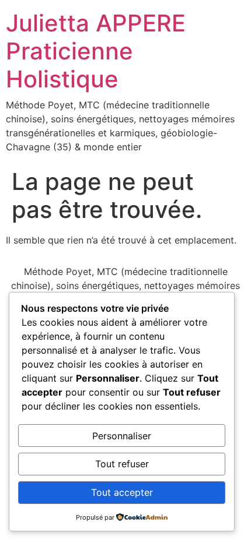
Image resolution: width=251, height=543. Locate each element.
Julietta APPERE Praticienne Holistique (96, 51)
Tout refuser (122, 464)
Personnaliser (121, 436)
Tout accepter (122, 492)
